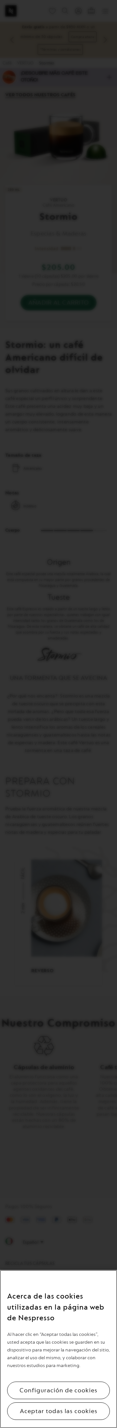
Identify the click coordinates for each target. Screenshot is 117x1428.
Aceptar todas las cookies (59, 1411)
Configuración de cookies (59, 1390)
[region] (58, 1349)
